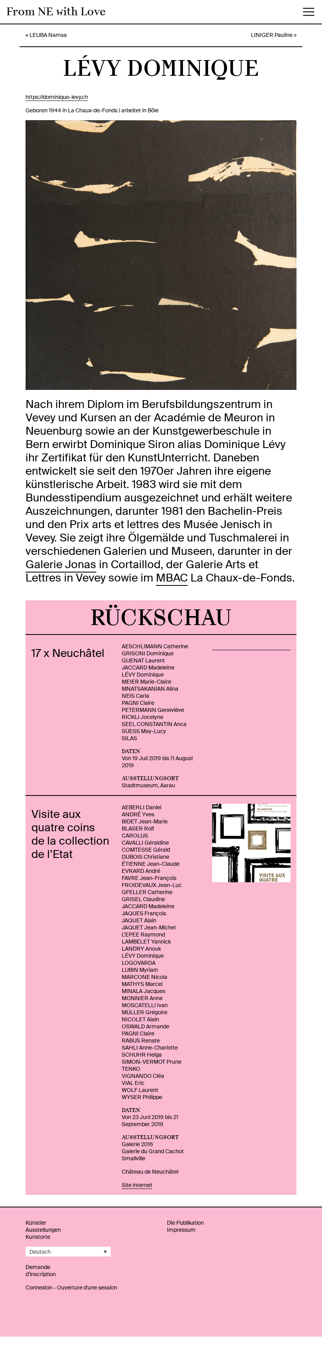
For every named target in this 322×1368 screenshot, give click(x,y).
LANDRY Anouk (141, 948)
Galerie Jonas (61, 564)
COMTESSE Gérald (146, 849)
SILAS (129, 738)
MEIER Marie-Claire (146, 681)
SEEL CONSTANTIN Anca (154, 724)
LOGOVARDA (139, 962)
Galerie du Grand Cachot (153, 1151)
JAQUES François (144, 913)
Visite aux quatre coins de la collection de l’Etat (70, 834)
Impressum (181, 1229)
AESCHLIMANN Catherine (155, 646)
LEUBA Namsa (48, 34)
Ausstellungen (43, 1229)
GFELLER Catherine (147, 892)
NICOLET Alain (140, 1019)
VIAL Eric (133, 1082)
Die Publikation (185, 1222)
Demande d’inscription (41, 1271)
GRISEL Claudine (143, 899)
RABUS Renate (141, 1040)
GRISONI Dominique (148, 653)
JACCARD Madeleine (148, 667)
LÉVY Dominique (143, 674)
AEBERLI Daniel (141, 807)
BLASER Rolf (138, 828)
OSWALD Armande (145, 1026)
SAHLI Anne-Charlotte (150, 1047)
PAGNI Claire (138, 702)
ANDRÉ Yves (138, 814)
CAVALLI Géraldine (145, 842)
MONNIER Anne (142, 998)
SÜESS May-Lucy (144, 731)
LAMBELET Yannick (146, 941)
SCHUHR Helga (142, 1054)
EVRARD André (141, 870)
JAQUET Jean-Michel (149, 927)
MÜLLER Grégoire (144, 1012)
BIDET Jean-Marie (145, 821)
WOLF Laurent (140, 1090)
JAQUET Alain (139, 920)
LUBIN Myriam (140, 969)
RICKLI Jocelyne (142, 717)
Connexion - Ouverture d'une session (71, 1287)
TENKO (131, 1068)
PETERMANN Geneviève (153, 709)
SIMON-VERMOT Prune (151, 1061)
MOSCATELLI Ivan (145, 1005)
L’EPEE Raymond (143, 934)
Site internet (137, 1185)
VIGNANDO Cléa (143, 1075)
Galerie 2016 (137, 1144)
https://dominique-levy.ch (57, 97)
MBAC (172, 578)
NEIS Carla (135, 695)
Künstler (36, 1222)
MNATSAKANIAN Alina (150, 688)
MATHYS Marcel (142, 984)
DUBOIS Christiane (145, 856)
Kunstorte (38, 1236)
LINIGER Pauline (272, 34)
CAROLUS (135, 835)
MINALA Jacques (143, 991)
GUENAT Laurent (143, 660)
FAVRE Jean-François (149, 878)
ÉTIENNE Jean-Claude (150, 863)
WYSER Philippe (142, 1097)
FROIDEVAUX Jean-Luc (152, 885)
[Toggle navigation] (309, 12)
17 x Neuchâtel (67, 653)
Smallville (133, 1158)
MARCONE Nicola (144, 976)
